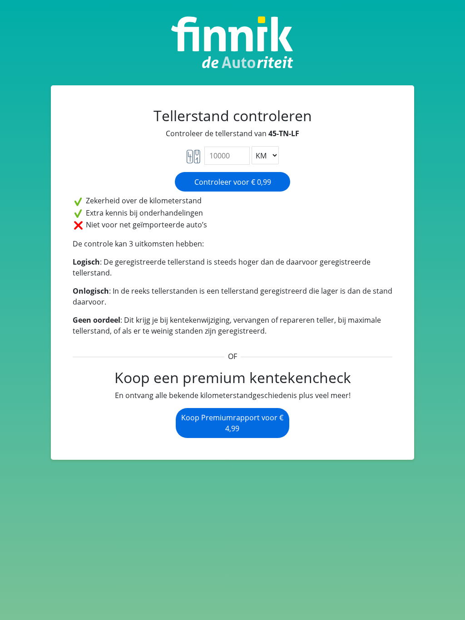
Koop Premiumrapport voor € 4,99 (232, 423)
